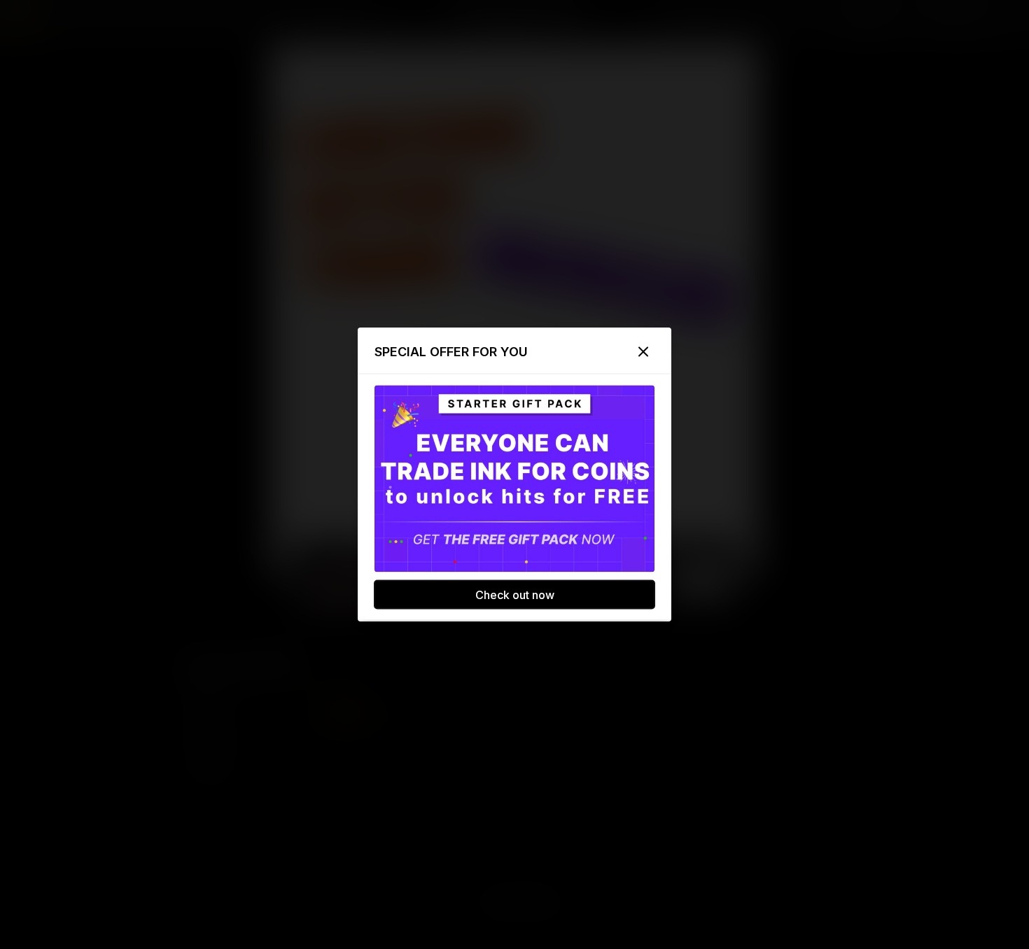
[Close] (643, 352)
